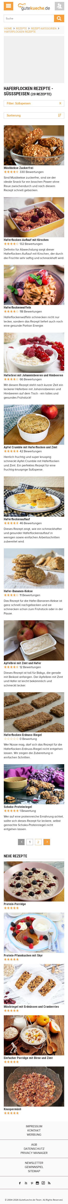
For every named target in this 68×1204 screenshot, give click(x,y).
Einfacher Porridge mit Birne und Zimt (28, 1058)
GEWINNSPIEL (34, 1167)
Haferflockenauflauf (17, 519)
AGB (34, 1144)
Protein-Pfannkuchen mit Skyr (23, 955)
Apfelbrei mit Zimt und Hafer (22, 663)
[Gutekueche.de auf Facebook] (20, 1183)
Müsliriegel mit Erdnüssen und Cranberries (31, 1006)
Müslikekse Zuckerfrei (18, 168)
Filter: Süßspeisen (34, 103)
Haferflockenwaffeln (17, 307)
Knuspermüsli (12, 1109)
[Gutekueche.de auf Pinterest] (32, 1183)
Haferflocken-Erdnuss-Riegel (23, 735)
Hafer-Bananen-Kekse (18, 591)
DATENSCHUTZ (34, 1149)
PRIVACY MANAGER (34, 1153)
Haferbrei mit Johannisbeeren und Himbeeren (33, 375)
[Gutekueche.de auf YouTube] (26, 1183)
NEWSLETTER (34, 1163)
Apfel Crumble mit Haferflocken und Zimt (30, 447)
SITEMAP (34, 1171)
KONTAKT (34, 1130)
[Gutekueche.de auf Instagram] (37, 1183)
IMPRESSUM (34, 1126)
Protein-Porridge (15, 904)
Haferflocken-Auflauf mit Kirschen (26, 240)
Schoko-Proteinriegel (18, 807)
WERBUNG (34, 1134)
